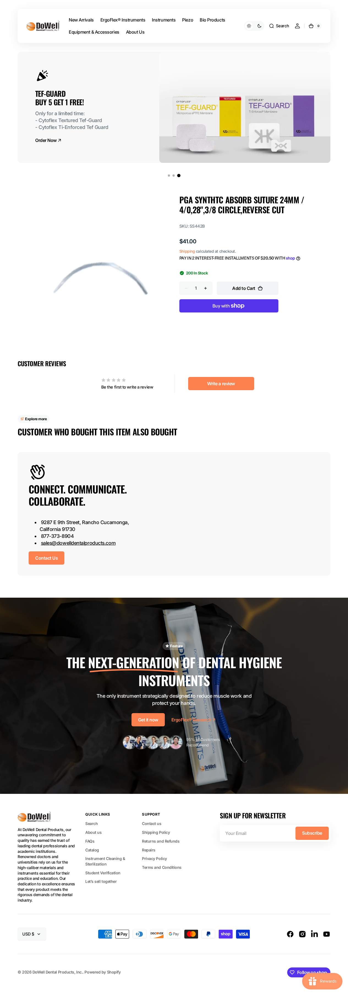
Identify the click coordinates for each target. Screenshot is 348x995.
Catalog (92, 850)
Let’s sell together (101, 881)
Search (91, 823)
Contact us (151, 823)
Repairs (148, 850)
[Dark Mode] (254, 26)
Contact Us (46, 558)
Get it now (148, 719)
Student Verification (102, 872)
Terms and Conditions (162, 867)
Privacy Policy (154, 858)
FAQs (89, 841)
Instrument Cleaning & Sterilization (105, 861)
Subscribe (312, 833)
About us (93, 832)
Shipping (187, 251)
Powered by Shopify (102, 972)
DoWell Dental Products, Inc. (57, 972)
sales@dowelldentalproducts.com (78, 543)
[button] (279, 26)
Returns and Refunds (160, 841)
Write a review (221, 383)
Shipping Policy (156, 832)
